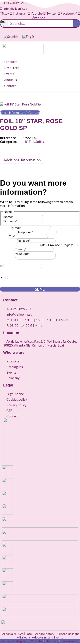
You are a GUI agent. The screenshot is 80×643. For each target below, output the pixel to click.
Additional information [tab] (22, 159)
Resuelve (7, 262)
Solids (39, 142)
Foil (31, 142)
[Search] (76, 23)
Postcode (8, 240)
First (46, 216)
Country (7, 249)
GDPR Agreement (14, 270)
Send (40, 289)
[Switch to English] (29, 37)
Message (7, 258)
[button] (13, 62)
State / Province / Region (19, 245)
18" (25, 142)
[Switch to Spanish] (11, 37)
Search (3, 23)
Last (46, 221)
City (4, 236)
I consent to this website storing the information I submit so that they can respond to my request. (41, 279)
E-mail (5, 227)
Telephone (8, 232)
